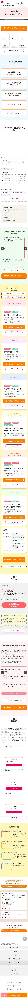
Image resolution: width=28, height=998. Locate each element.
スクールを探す (21, 2)
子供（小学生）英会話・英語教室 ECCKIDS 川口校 (9, 944)
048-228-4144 (7, 165)
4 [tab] (16, 265)
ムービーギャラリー (14, 974)
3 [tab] (15, 265)
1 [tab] (12, 265)
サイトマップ (9, 982)
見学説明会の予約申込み (14, 930)
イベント (14, 966)
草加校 (5, 213)
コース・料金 (14, 955)
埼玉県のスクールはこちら (10, 220)
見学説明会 (14, 605)
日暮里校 (6, 217)
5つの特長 (14, 951)
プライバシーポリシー (14, 989)
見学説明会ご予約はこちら (17, 995)
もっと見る (14, 693)
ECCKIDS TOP (14, 947)
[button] (2, 20)
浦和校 (5, 215)
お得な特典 (14, 970)
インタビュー (14, 765)
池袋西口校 (6, 210)
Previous (3, 248)
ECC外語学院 (19, 985)
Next (25, 248)
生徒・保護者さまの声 (14, 959)
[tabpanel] (14, 250)
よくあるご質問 (18, 982)
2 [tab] (13, 265)
